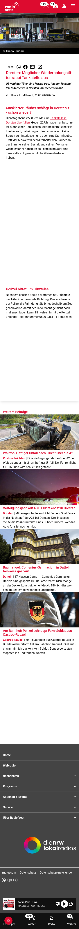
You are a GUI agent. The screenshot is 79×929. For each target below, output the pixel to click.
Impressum (8, 872)
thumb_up (71, 904)
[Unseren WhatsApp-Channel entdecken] (3, 880)
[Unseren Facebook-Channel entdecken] (9, 880)
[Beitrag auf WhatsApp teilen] (19, 67)
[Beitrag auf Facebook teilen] (25, 67)
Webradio (9, 765)
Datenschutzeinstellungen (56, 872)
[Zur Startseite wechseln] (12, 6)
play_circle (64, 904)
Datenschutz (28, 872)
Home (7, 755)
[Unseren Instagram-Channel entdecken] (15, 880)
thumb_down (57, 904)
